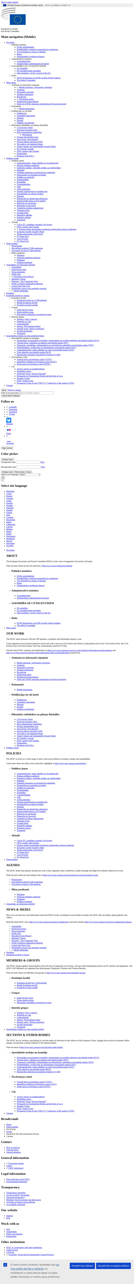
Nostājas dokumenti (25, 94)
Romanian (10, 538)
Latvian (9, 527)
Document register (16, 1163)
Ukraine (9, 385)
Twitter (12, 414)
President (10, 293)
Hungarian (10, 520)
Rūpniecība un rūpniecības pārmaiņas (32, 198)
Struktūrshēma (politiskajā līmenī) (30, 56)
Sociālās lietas (22, 213)
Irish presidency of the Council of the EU (34, 73)
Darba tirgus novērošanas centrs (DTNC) (34, 364)
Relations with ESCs (25, 156)
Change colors (7, 459)
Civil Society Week (25, 127)
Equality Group (23, 378)
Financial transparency (15, 1197)
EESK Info (16, 274)
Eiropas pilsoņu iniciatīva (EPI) (30, 142)
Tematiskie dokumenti (26, 116)
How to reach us (13, 1147)
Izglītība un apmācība (25, 177)
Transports (21, 220)
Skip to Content (14, 390)
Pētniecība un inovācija (26, 206)
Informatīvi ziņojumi (25, 92)
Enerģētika (21, 182)
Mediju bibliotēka (21, 291)
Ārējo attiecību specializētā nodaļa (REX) (34, 352)
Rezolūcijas (21, 97)
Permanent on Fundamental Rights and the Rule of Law (40, 376)
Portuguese (10, 536)
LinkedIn (13, 407)
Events (9, 1131)
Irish (8, 515)
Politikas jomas (12, 158)
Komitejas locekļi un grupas (17, 295)
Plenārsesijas (17, 246)
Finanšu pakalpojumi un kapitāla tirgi (32, 191)
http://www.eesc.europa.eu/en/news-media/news (49, 922)
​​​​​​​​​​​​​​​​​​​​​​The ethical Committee (26, 80)
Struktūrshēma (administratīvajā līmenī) (33, 64)
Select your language (9, 474)
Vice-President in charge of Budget (31, 52)
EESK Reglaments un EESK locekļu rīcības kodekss (38, 78)
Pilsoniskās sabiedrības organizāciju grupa (34, 314)
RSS (8, 1218)
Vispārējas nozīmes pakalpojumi (30, 208)
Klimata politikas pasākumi (28, 165)
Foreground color (8, 462)
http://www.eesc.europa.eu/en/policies (70, 763)
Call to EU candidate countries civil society (34, 224)
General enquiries (13, 1152)
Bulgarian (10, 491)
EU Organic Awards (25, 149)
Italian (8, 522)
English (9, 503)
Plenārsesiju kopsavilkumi (27, 101)
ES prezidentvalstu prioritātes (29, 71)
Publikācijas (22, 113)
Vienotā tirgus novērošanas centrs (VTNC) (34, 359)
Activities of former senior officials (20, 1202)
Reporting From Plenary (24, 277)
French (9, 512)
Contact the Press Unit (21, 286)
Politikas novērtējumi (25, 123)
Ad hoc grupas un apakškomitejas (31, 369)
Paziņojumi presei (19, 269)
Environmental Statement (16, 1182)
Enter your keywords (9, 393)
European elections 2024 (27, 130)
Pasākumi (21, 260)
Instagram (13, 409)
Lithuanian (10, 524)
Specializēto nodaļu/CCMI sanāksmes (27, 248)
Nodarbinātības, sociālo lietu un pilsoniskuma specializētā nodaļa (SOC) (46, 348)
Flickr (8, 433)
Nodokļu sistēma (24, 217)
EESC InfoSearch (16, 1168)
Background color (8, 467)
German (9, 498)
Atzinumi (20, 90)
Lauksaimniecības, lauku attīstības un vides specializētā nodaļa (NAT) (45, 350)
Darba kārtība (12, 243)
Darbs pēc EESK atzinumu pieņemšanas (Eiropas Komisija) (41, 104)
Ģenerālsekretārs (23, 61)
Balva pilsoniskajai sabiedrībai (29, 132)
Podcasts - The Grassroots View (25, 281)
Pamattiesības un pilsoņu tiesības (30, 194)
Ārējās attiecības (23, 189)
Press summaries (18, 272)
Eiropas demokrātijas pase (27, 137)
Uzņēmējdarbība (23, 184)
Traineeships (11, 1231)
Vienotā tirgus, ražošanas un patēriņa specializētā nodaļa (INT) (42, 343)
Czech (9, 494)
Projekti (20, 120)
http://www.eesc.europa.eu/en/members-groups (66, 973)
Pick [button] (42, 462)
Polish (8, 534)
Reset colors (20, 472)
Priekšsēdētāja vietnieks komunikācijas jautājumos (37, 49)
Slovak (9, 541)
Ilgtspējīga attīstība (24, 215)
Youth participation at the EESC (30, 234)
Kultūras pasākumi (24, 262)
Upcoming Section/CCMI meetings (26, 250)
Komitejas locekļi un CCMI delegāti (32, 300)
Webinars (20, 255)
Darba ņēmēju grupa (25, 312)
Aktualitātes (16, 267)
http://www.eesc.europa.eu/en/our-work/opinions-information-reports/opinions (80, 650)
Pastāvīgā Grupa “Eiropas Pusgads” (31, 374)
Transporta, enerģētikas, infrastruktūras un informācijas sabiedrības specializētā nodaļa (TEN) (55, 345)
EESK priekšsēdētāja (25, 47)
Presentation (27, 135)
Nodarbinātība (23, 180)
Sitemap (9, 1216)
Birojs (19, 54)
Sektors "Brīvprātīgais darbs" (29, 326)
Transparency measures (16, 1193)
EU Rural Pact (23, 241)
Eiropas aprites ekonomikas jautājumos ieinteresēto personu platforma (47, 229)
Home (8, 1124)
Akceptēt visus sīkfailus (82, 1266)
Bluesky (9, 424)
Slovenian (10, 543)
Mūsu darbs (11, 82)
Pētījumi (20, 118)
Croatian (9, 517)
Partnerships (22, 153)
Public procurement (14, 1234)
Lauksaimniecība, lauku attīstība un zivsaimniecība (37, 163)
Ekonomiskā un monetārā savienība (31, 175)
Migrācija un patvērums (26, 203)
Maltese (9, 529)
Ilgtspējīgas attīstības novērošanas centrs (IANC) (37, 362)
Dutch (8, 531)
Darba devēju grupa (25, 310)
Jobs (8, 1229)
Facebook (13, 412)
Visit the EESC (12, 1150)
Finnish (9, 510)
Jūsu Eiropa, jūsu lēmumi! (27, 139)
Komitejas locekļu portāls (27, 305)
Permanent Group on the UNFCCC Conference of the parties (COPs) (45, 383)
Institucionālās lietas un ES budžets (31, 201)
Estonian (9, 508)
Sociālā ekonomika (24, 331)
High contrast (7, 448)
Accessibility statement (15, 1204)
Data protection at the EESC (18, 1179)
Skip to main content (9, 2)
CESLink (10, 1252)
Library (9, 1166)
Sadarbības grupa (24, 371)
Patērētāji (20, 170)
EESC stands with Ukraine (28, 151)
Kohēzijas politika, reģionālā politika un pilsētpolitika (39, 168)
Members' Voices (19, 279)
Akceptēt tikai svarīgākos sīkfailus (113, 1266)
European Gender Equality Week (30, 232)
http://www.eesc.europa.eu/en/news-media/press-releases (108, 922)
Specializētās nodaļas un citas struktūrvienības (25, 336)
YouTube (10, 443)
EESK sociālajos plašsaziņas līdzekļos (27, 284)
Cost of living (22, 239)
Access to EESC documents (17, 1195)
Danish (9, 496)
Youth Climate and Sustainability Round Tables (36, 146)
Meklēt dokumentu (27, 109)
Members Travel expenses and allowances (23, 1200)
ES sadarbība (22, 68)
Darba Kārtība (12, 1127)
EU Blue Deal (23, 236)
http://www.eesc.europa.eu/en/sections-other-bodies (41, 1047)
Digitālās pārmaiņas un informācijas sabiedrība (36, 172)
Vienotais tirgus (23, 210)
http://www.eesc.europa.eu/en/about (57, 566)
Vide (19, 187)
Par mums (10, 42)
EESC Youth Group (25, 381)
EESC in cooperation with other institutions (24, 1247)
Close (29, 472)
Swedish (9, 546)
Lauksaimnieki (23, 324)
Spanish (9, 505)
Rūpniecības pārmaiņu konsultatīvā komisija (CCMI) (38, 355)
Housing (20, 196)
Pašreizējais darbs (26, 99)
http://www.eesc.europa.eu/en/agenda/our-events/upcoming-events (70, 875)
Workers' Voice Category (27, 319)
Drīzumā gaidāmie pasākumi (28, 258)
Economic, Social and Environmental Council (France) (31, 1255)
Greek (8, 501)
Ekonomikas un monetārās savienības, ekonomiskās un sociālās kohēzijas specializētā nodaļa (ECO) (58, 340)
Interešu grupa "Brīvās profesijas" (31, 329)
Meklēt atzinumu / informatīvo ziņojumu (35, 87)
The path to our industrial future (30, 144)
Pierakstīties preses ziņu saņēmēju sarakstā (29, 288)
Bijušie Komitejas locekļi (27, 303)
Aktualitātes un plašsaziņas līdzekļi (20, 265)
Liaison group (12, 1250)
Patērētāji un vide (24, 321)
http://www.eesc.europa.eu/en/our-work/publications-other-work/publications (38, 653)
